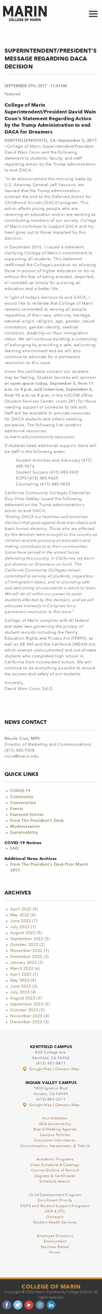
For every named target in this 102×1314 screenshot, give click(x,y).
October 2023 (24, 1010)
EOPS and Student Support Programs (54, 1206)
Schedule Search (55, 1181)
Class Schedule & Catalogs (55, 1165)
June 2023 (20, 986)
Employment (55, 1241)
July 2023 (19, 992)
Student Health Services (55, 1222)
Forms (55, 1252)
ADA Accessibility (55, 1124)
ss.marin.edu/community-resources (39, 437)
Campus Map (67, 1069)
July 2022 (19, 927)
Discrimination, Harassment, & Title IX (55, 1146)
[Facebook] (6, 1304)
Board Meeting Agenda (54, 1129)
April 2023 (20, 975)
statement (15, 505)
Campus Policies (55, 1135)
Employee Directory (55, 1236)
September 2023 (26, 1004)
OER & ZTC (55, 1211)
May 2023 (19, 980)
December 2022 (26, 957)
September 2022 (26, 939)
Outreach (55, 1217)
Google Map (40, 1069)
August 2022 (22, 933)
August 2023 (22, 998)
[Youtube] (28, 1304)
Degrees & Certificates (55, 1176)
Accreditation (54, 1118)
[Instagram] (39, 1304)
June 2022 (20, 921)
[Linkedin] (51, 1304)
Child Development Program (55, 1195)
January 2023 (23, 963)
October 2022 (24, 945)
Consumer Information (55, 1140)
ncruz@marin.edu (22, 756)
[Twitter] (17, 1304)
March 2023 (21, 969)
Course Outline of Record (55, 1170)
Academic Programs (55, 1159)
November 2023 (26, 1016)
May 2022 (19, 915)
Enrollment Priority (55, 1200)
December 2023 (26, 1022)
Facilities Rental (55, 1247)
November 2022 (26, 951)
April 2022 (20, 909)
